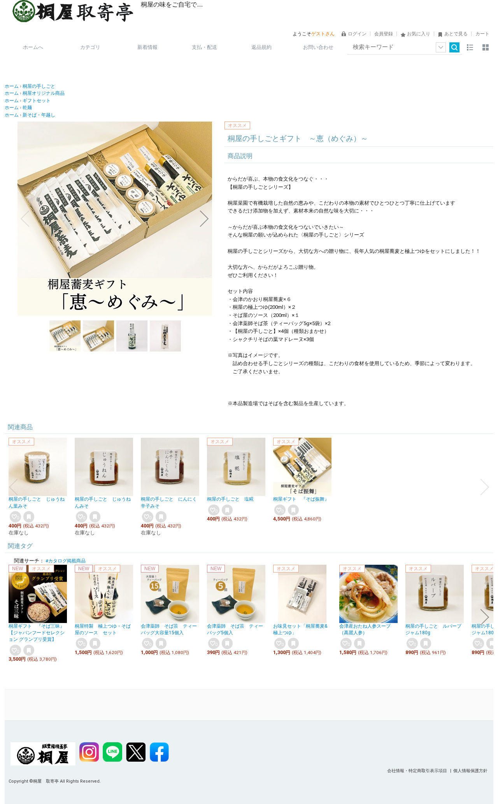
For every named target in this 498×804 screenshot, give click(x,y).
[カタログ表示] (485, 47)
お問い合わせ (318, 47)
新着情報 (147, 47)
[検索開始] (454, 47)
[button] (24, 218)
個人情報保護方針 (470, 770)
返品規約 (261, 47)
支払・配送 (204, 47)
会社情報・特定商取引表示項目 (417, 770)
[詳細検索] (441, 47)
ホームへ (33, 47)
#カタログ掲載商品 (66, 561)
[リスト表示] (470, 47)
